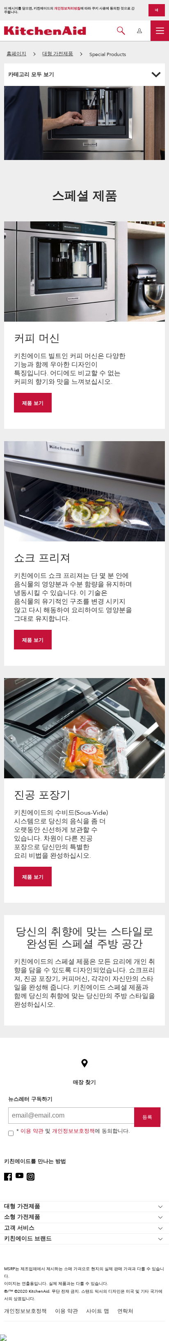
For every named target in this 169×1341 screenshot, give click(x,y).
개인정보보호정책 (73, 1131)
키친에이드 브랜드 (28, 1238)
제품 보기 (32, 403)
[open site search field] (121, 30)
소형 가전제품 (22, 1217)
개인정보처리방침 (67, 8)
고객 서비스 (19, 1228)
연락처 (125, 1311)
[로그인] (139, 30)
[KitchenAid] (45, 30)
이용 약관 (32, 1131)
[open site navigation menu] (160, 30)
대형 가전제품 (22, 1206)
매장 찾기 (84, 1082)
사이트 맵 (97, 1311)
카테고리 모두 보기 (31, 74)
